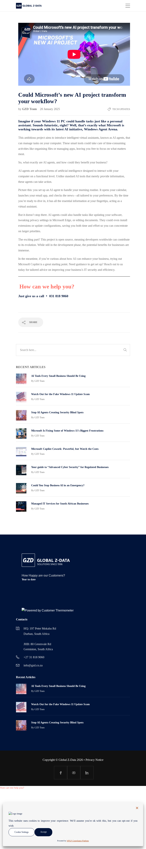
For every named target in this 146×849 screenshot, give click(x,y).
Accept (43, 832)
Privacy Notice (94, 759)
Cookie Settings (21, 832)
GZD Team (29, 109)
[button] (12, 787)
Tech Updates (121, 109)
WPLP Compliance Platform (78, 841)
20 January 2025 (50, 109)
